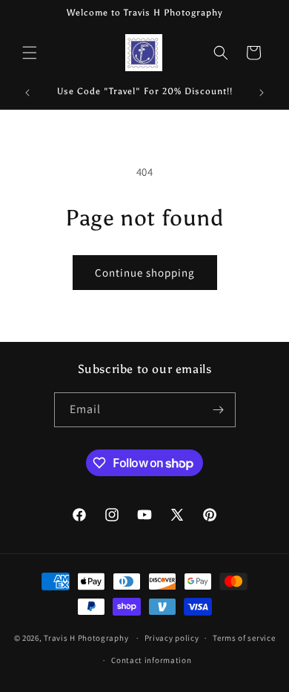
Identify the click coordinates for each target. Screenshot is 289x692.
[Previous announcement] (27, 92)
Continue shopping (145, 273)
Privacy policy (171, 638)
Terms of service (244, 638)
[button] (29, 52)
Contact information (151, 660)
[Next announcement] (261, 92)
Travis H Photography (86, 638)
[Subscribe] (218, 409)
